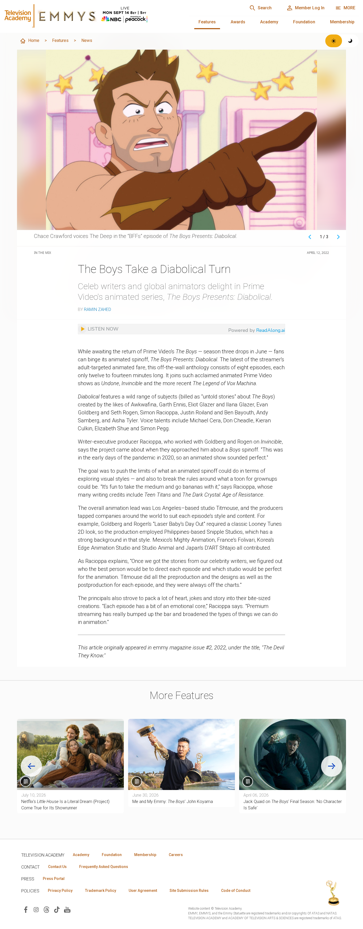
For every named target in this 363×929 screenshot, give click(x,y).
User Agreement (143, 890)
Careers (176, 855)
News (86, 40)
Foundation (304, 21)
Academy (269, 21)
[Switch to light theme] (333, 40)
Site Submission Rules (189, 890)
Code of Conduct (235, 890)
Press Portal (54, 878)
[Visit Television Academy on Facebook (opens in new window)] (25, 909)
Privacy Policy (60, 890)
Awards (238, 21)
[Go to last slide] (31, 766)
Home (33, 40)
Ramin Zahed (97, 309)
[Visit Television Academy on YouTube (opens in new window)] (67, 909)
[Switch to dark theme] (350, 40)
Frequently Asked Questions (103, 867)
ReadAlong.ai (270, 330)
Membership (342, 21)
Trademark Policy (100, 890)
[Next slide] (331, 766)
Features (207, 21)
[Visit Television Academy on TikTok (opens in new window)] (56, 909)
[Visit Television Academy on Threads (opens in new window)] (46, 909)
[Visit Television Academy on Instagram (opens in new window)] (36, 909)
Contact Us (57, 867)
